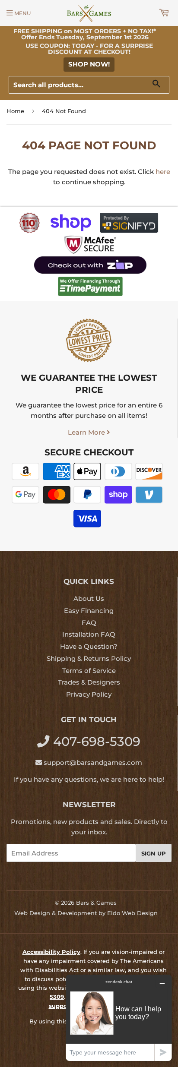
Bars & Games (96, 902)
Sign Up (153, 853)
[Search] (159, 85)
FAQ (89, 623)
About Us (88, 598)
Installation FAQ (88, 634)
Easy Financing (89, 610)
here (163, 171)
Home (15, 110)
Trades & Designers (89, 682)
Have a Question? (89, 646)
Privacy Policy (88, 694)
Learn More (87, 432)
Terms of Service (89, 670)
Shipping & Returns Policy (89, 658)
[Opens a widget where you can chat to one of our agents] (119, 1017)
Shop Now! (89, 64)
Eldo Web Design (132, 912)
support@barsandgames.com (93, 762)
